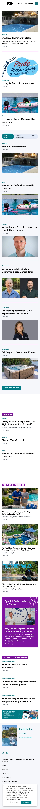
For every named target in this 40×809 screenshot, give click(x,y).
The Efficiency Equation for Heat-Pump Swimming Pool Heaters (19, 700)
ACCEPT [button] (26, 802)
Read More (9, 644)
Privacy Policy (6, 777)
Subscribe (22, 733)
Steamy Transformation (16, 38)
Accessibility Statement (10, 781)
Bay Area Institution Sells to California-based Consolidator (17, 270)
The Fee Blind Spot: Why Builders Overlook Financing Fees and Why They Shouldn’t (18, 549)
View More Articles (11, 388)
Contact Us (5, 773)
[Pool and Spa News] (20, 3)
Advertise (5, 769)
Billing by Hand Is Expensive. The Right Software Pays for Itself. (18, 423)
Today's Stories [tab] (6, 136)
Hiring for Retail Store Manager (18, 83)
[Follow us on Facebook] (3, 753)
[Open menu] (36, 3)
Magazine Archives (25, 737)
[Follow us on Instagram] (7, 753)
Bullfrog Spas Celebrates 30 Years (19, 352)
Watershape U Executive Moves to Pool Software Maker (19, 229)
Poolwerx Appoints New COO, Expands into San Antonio (17, 312)
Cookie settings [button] (12, 802)
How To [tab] (33, 136)
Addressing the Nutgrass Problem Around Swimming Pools (19, 683)
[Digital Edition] (9, 745)
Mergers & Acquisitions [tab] (20, 136)
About (4, 766)
